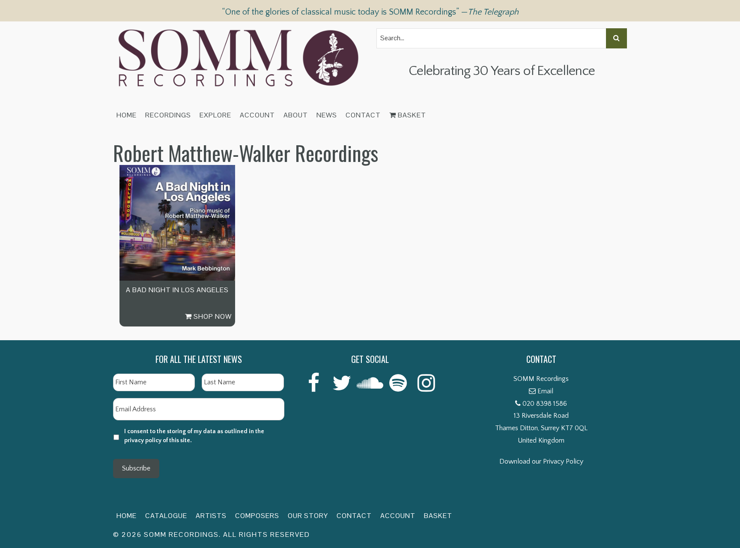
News (326, 115)
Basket (411, 115)
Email (545, 391)
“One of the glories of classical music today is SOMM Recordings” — (370, 12)
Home (126, 115)
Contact (363, 115)
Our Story (308, 515)
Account (257, 115)
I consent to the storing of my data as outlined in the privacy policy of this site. (194, 436)
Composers (257, 515)
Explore (215, 115)
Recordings (168, 115)
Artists (211, 515)
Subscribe (136, 468)
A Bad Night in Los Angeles (177, 289)
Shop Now (212, 316)
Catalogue (166, 515)
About (295, 115)
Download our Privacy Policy (541, 461)
